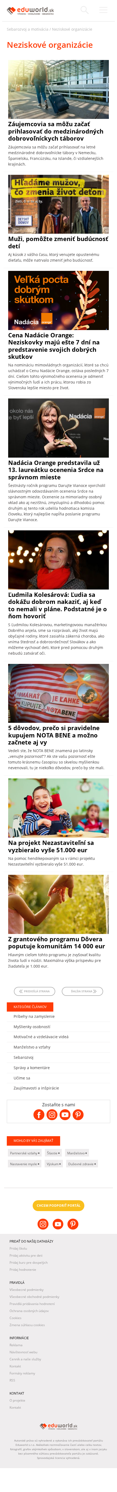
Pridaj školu (18, 1248)
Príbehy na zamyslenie (34, 1016)
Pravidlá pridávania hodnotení (32, 1303)
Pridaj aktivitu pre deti (26, 1255)
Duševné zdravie (81, 1164)
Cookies (15, 1318)
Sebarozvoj (23, 1057)
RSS (12, 1380)
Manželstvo (76, 1153)
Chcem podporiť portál (59, 1205)
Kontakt (15, 1366)
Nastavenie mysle (24, 1164)
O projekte (17, 1400)
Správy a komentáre (32, 1067)
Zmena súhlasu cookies (27, 1325)
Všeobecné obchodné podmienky (34, 1296)
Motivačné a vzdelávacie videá (41, 1036)
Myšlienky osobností (32, 1026)
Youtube (58, 1228)
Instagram (43, 1228)
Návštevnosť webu (23, 1352)
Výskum (53, 1164)
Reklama (16, 1345)
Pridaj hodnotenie (23, 1269)
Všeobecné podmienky (27, 1289)
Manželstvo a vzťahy (32, 1047)
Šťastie (52, 1153)
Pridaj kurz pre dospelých (29, 1262)
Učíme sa (22, 1078)
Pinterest (73, 1228)
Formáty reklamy (22, 1373)
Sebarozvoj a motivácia (27, 29)
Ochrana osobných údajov (29, 1311)
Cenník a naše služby (25, 1359)
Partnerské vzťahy (24, 1153)
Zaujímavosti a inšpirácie (36, 1088)
